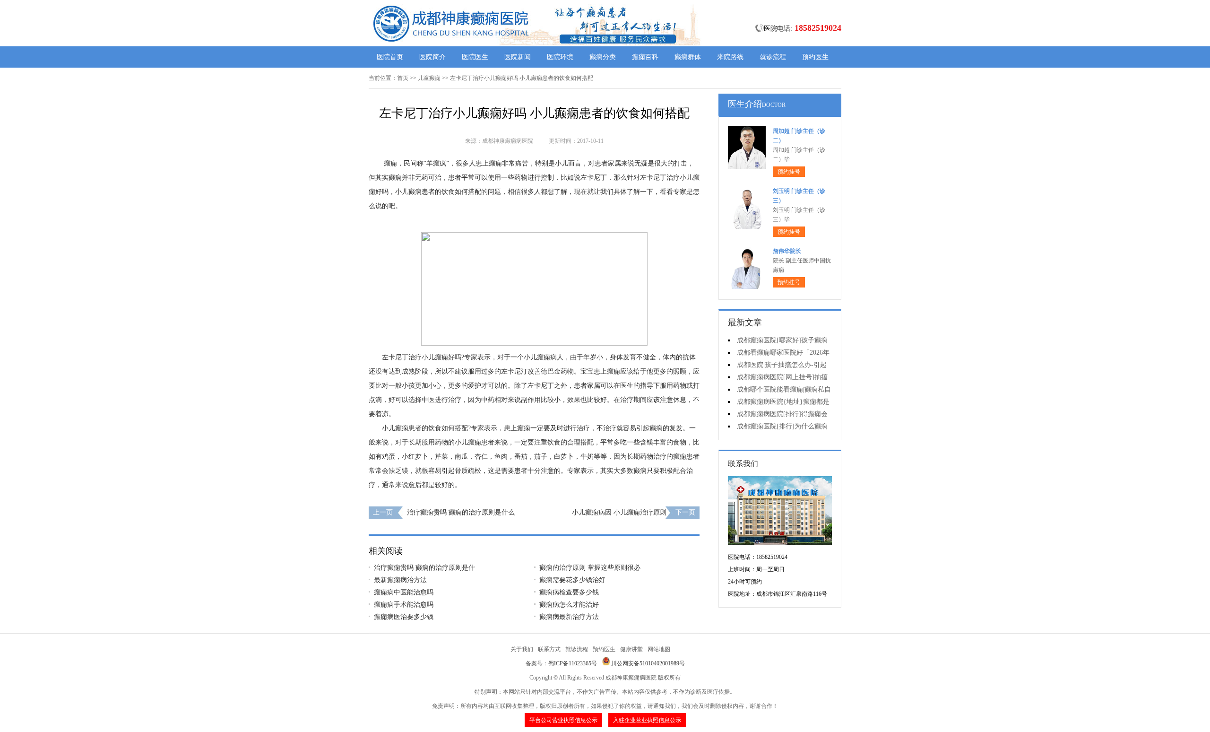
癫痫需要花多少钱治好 (572, 580)
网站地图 (659, 649)
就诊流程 (773, 57)
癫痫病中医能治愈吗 (403, 592)
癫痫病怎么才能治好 (569, 604)
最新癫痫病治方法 (400, 580)
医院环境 (560, 57)
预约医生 (815, 57)
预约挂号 (789, 171)
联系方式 (549, 649)
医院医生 (475, 57)
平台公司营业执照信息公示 (563, 720)
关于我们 (521, 649)
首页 (402, 78)
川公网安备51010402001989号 (648, 663)
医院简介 (432, 57)
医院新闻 (517, 57)
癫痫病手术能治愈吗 (403, 604)
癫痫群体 (687, 57)
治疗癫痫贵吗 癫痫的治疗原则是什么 (461, 512)
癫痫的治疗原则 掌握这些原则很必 (589, 567)
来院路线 (730, 57)
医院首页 (390, 57)
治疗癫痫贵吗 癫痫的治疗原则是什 (424, 567)
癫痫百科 (645, 57)
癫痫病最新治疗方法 (569, 616)
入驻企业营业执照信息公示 (647, 720)
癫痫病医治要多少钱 (403, 616)
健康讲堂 (631, 649)
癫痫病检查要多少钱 (569, 592)
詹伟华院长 (787, 251)
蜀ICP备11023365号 (572, 663)
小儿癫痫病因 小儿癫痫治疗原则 (619, 512)
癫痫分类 (602, 57)
